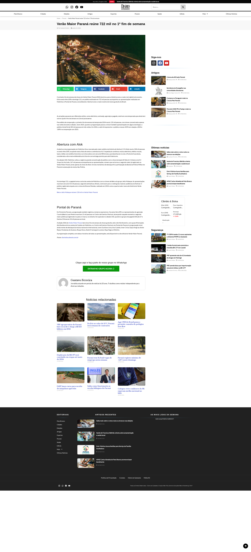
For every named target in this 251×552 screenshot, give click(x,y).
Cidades (59, 424)
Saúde (59, 442)
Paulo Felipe (171, 176)
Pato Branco (61, 421)
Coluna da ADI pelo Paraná (176, 77)
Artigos (59, 432)
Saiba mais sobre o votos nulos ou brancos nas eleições (114, 421)
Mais (58, 449)
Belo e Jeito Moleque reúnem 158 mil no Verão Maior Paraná (77, 192)
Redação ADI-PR (172, 79)
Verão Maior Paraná (75, 223)
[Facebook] (76, 7)
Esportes (60, 435)
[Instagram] (71, 7)
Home (58, 18)
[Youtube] (81, 7)
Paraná (64, 18)
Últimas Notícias (62, 453)
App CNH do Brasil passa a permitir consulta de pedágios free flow (131, 324)
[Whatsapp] (66, 7)
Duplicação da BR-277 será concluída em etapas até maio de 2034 (69, 357)
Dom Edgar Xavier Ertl (174, 93)
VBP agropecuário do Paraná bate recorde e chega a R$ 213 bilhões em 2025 (69, 327)
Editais (59, 446)
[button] (65, 89)
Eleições (59, 428)
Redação (170, 166)
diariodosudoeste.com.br (69, 237)
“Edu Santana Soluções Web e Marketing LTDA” (179, 485)
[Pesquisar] (183, 7)
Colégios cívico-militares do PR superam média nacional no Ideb (131, 391)
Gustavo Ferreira (172, 157)
